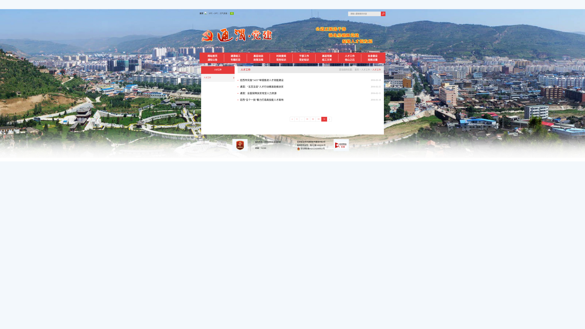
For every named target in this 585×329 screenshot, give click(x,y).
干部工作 (304, 56)
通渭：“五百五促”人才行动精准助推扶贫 (262, 86)
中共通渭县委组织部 (272, 142)
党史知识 (304, 59)
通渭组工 (235, 56)
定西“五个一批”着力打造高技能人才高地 (262, 100)
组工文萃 (327, 59)
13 (318, 119)
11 (307, 119)
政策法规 (258, 59)
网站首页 (212, 56)
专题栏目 (235, 59)
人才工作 (350, 56)
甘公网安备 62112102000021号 (312, 149)
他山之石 (350, 59)
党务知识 (281, 59)
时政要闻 (281, 56)
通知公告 (212, 59)
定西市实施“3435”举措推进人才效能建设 (262, 80)
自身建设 (373, 56)
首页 (357, 70)
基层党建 (327, 56)
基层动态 (258, 56)
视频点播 (373, 59)
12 (313, 119)
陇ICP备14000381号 (318, 145)
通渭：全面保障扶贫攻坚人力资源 (258, 93)
